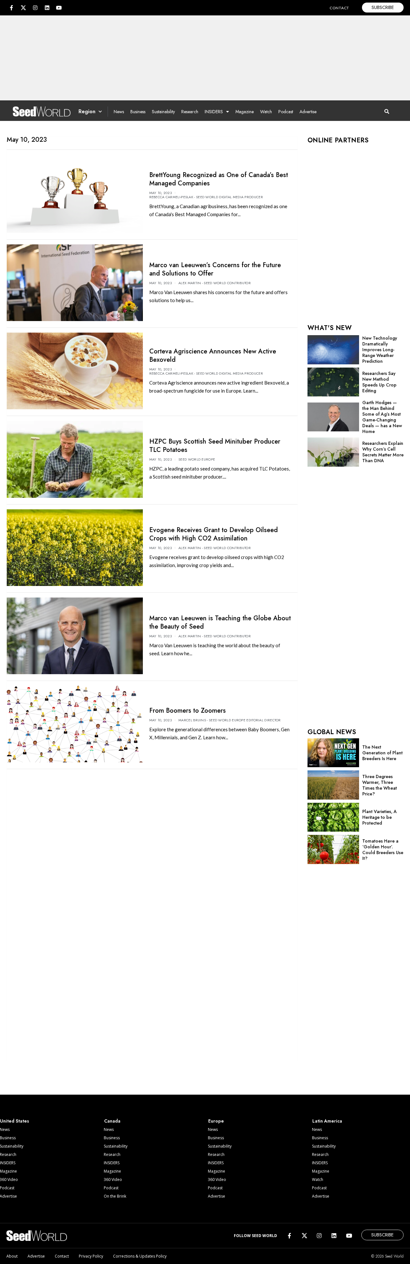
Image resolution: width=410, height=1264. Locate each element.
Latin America (327, 1121)
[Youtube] (59, 8)
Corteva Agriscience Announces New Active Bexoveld (212, 355)
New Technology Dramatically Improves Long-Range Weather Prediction (379, 349)
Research (189, 111)
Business (137, 111)
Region (86, 111)
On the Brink (115, 1196)
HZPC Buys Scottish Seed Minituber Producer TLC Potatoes (214, 445)
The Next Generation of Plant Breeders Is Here (382, 753)
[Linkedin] (47, 8)
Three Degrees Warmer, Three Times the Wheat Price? (379, 785)
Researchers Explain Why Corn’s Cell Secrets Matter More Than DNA (383, 452)
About (12, 1256)
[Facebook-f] (11, 8)
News (119, 111)
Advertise (307, 111)
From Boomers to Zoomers (187, 710)
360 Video (113, 1179)
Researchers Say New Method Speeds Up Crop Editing (379, 382)
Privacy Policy (91, 1256)
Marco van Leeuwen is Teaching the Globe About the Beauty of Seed (220, 622)
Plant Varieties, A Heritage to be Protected (379, 817)
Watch (266, 111)
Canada (112, 1121)
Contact (62, 1256)
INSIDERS (214, 111)
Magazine (244, 111)
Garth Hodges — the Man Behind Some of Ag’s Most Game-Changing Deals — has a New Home (382, 417)
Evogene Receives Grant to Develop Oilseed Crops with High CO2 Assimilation (213, 534)
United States (14, 1121)
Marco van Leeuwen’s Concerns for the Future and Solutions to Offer (215, 269)
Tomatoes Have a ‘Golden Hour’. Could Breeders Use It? (382, 849)
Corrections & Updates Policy (140, 1256)
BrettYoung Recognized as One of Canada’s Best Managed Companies (218, 179)
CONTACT (339, 7)
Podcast (285, 111)
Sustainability (163, 111)
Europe (216, 1121)
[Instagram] (35, 8)
